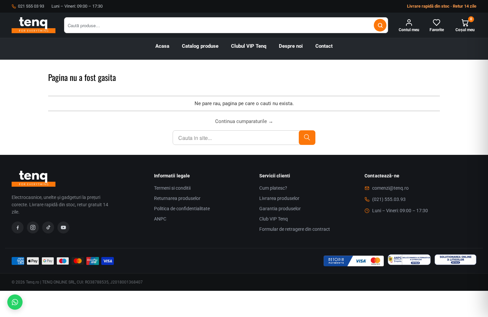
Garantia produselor (280, 208)
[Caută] (380, 25)
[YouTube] (63, 227)
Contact (324, 46)
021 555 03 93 (31, 6)
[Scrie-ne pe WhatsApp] (15, 302)
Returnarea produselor (177, 198)
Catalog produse (200, 46)
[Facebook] (18, 227)
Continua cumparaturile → (244, 121)
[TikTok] (48, 227)
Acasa (162, 46)
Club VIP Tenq (273, 219)
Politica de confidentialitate (182, 208)
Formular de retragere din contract (294, 229)
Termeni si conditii (172, 188)
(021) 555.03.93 (389, 199)
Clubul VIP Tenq (248, 46)
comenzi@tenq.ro (390, 188)
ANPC (160, 219)
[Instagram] (33, 227)
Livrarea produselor (279, 198)
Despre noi (291, 46)
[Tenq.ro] (33, 25)
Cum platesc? (273, 188)
